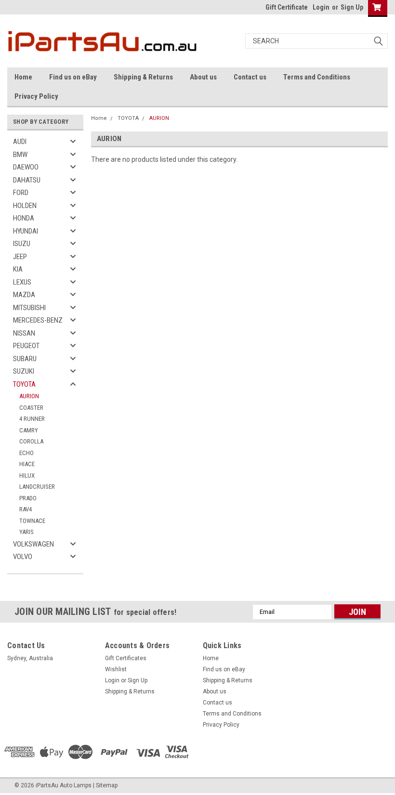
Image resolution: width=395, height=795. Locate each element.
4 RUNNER (32, 418)
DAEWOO (26, 167)
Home (23, 77)
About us (203, 77)
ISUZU (21, 243)
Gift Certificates (125, 658)
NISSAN (24, 333)
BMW (20, 154)
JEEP (20, 256)
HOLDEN (25, 205)
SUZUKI (23, 371)
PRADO (28, 498)
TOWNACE (32, 520)
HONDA (23, 218)
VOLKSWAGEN (33, 544)
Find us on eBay (73, 77)
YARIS (26, 531)
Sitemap (107, 785)
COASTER (31, 407)
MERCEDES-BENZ (38, 320)
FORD (20, 192)
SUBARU (25, 358)
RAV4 (25, 509)
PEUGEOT (26, 345)
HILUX (27, 475)
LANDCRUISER (37, 486)
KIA (18, 269)
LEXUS (22, 282)
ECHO (26, 452)
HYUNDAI (25, 231)
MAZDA (24, 294)
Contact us (250, 77)
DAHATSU (26, 180)
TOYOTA (24, 384)
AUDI (19, 141)
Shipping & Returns (143, 77)
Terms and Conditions (316, 77)
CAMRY (28, 430)
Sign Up (352, 7)
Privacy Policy (36, 96)
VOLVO (22, 556)
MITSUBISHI (29, 307)
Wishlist (116, 669)
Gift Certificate (286, 7)
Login (321, 7)
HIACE (27, 464)
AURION (29, 396)
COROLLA (31, 441)
